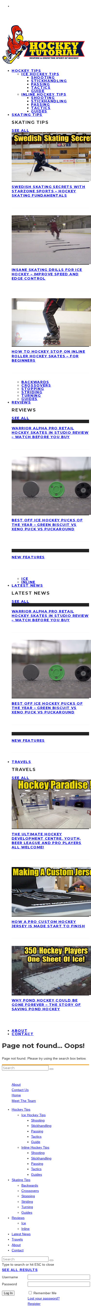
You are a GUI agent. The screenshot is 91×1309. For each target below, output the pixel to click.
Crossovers (36, 385)
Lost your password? (44, 1298)
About (16, 1084)
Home (16, 1095)
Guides (36, 1174)
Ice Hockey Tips (40, 74)
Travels (21, 762)
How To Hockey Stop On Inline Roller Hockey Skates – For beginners (48, 355)
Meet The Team (24, 1101)
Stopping (32, 389)
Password (9, 1284)
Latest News (27, 585)
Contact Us (20, 1090)
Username (10, 1277)
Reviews (21, 402)
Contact (23, 1034)
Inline (25, 1229)
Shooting (43, 77)
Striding (31, 392)
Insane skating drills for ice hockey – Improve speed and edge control (47, 274)
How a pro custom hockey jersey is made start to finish (48, 924)
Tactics (41, 87)
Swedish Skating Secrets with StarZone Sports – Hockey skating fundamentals (48, 191)
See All (20, 130)
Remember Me (45, 1293)
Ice (24, 578)
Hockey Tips (26, 70)
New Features (28, 557)
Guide (37, 91)
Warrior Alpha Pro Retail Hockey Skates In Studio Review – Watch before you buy (50, 432)
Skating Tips (27, 114)
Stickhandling (49, 81)
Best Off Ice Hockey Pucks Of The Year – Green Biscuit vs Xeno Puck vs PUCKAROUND (47, 524)
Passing (40, 84)
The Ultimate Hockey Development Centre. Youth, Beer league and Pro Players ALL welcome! (47, 841)
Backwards (35, 382)
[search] (51, 1069)
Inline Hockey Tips (43, 94)
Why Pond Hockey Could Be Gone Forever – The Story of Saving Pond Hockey (46, 1004)
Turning (31, 395)
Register (34, 1304)
